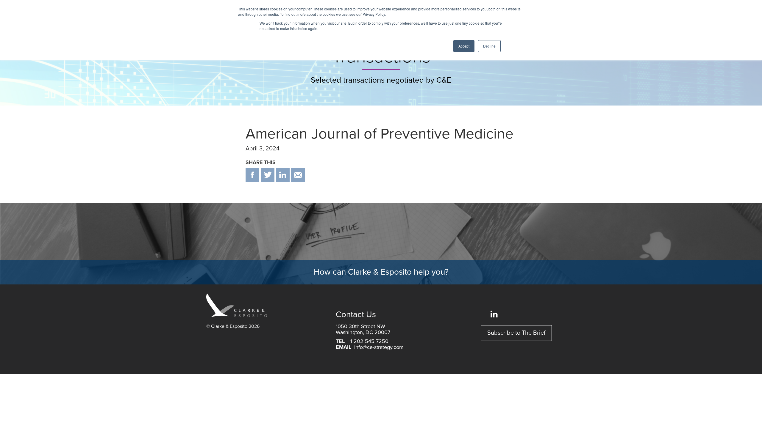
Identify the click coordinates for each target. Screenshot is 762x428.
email (298, 175)
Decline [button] (489, 45)
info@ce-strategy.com (379, 347)
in (283, 175)
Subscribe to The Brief (516, 332)
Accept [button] (463, 45)
